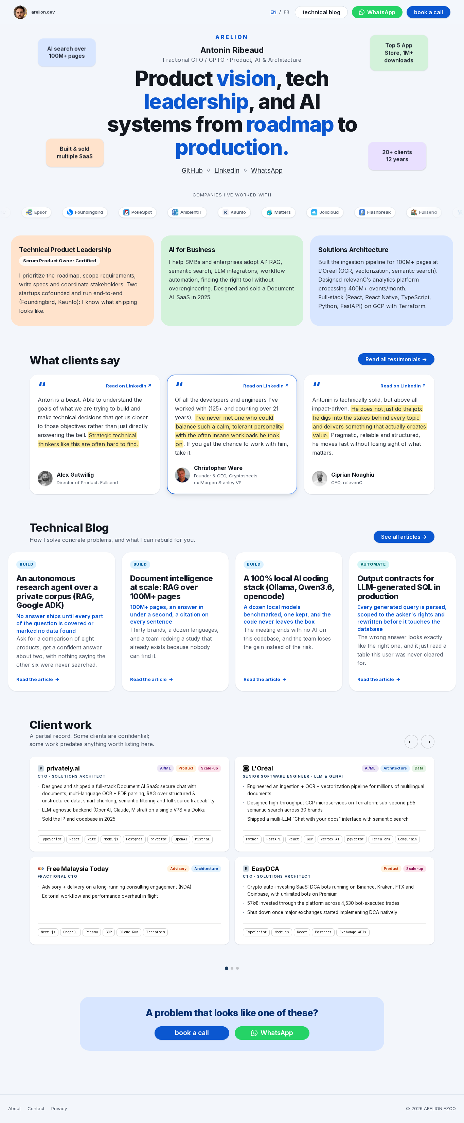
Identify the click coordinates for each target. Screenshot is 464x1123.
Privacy (59, 1108)
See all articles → (404, 536)
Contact (36, 1108)
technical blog (321, 12)
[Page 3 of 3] (237, 968)
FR (286, 12)
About (14, 1108)
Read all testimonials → (396, 359)
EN (273, 12)
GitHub (192, 170)
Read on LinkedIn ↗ (129, 385)
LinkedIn (226, 170)
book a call (428, 12)
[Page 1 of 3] (226, 968)
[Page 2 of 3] (232, 968)
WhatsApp (381, 12)
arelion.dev (43, 12)
